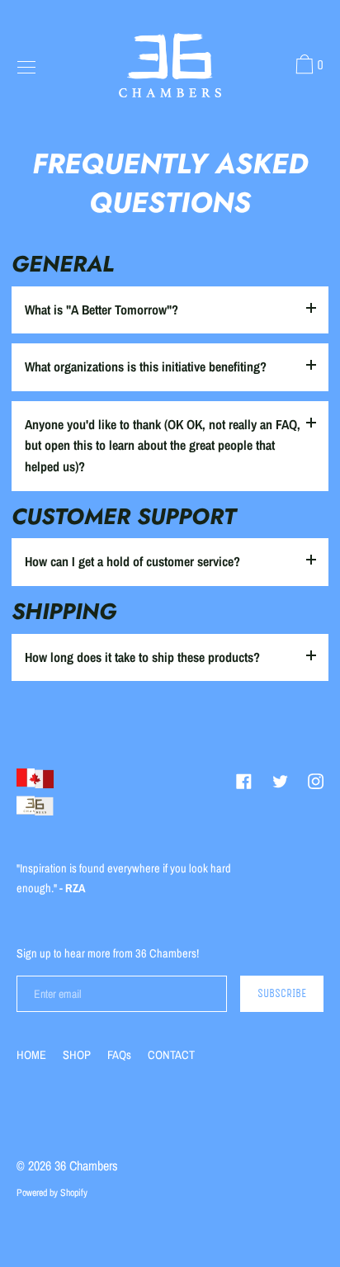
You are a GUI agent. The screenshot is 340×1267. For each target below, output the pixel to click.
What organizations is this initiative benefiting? (146, 366)
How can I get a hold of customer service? (132, 561)
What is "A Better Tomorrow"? (101, 309)
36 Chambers (86, 1165)
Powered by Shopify (52, 1192)
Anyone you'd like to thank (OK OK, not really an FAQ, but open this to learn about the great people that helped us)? (162, 445)
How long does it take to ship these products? (142, 657)
